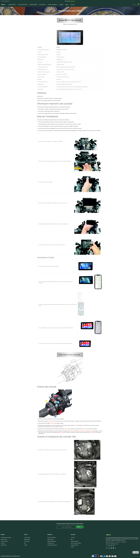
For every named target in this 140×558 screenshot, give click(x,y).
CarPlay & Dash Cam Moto (6, 537)
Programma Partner (74, 545)
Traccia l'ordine (27, 537)
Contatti (25, 545)
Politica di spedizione (51, 537)
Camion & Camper (4, 541)
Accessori (3, 543)
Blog (72, 539)
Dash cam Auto (4, 539)
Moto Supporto (27, 539)
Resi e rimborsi (50, 539)
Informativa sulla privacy (52, 545)
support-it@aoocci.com (114, 543)
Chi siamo (73, 537)
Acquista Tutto (3, 545)
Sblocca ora (73, 1)
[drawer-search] (133, 4)
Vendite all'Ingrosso (74, 541)
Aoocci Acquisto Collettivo (76, 543)
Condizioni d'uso (50, 543)
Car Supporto (26, 541)
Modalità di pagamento (51, 541)
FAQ (25, 543)
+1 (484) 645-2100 (110, 545)
